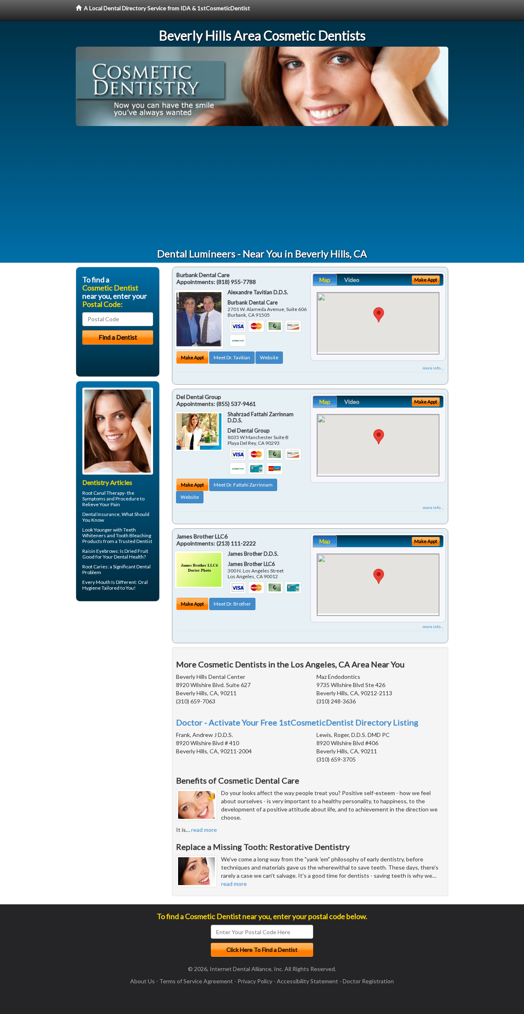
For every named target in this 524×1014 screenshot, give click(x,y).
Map (324, 279)
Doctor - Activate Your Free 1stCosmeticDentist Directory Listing (297, 722)
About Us (142, 981)
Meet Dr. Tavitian (232, 357)
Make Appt (192, 357)
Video (351, 279)
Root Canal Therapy (103, 493)
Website (269, 357)
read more (204, 829)
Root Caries (95, 566)
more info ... (433, 367)
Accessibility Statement (307, 981)
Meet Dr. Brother (232, 604)
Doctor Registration (368, 981)
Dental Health (129, 557)
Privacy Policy (254, 981)
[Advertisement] (262, 187)
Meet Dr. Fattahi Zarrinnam (243, 485)
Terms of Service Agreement (196, 981)
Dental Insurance (101, 514)
